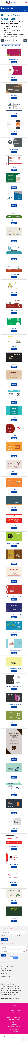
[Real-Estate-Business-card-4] (14, 643)
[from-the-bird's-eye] (14, 839)
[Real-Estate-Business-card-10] (14, 536)
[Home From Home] (14, 178)
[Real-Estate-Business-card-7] (14, 589)
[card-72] (14, 518)
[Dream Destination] (14, 52)
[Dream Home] (14, 303)
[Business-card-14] (14, 911)
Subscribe (4, 939)
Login (4, 955)
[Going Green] (14, 285)
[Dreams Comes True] (14, 231)
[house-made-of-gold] (14, 875)
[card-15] (14, 482)
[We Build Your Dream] (14, 267)
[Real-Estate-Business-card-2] (14, 679)
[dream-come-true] (14, 857)
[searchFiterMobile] (2, 40)
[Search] (22, 2)
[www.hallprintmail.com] (10, 2)
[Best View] (14, 195)
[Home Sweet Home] (14, 249)
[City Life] (14, 213)
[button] (24, 951)
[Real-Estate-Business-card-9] (14, 554)
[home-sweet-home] (14, 803)
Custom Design (7, 45)
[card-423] (14, 375)
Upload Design (17, 45)
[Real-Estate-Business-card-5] (14, 625)
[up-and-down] (14, 893)
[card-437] (14, 321)
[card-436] (14, 339)
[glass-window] (14, 785)
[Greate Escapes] (14, 142)
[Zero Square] (14, 106)
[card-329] (14, 428)
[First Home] (14, 88)
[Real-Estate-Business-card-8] (14, 572)
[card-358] (14, 410)
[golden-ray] (14, 767)
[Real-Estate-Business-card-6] (14, 607)
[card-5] (14, 500)
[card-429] (14, 357)
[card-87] (14, 464)
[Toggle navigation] (2, 2)
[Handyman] (14, 70)
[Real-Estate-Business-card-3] (14, 661)
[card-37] (14, 446)
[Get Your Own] (14, 124)
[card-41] (14, 715)
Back (25, 10)
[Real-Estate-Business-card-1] (14, 697)
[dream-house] (14, 821)
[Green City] (14, 160)
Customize (14, 62)
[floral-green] (14, 742)
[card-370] (14, 392)
